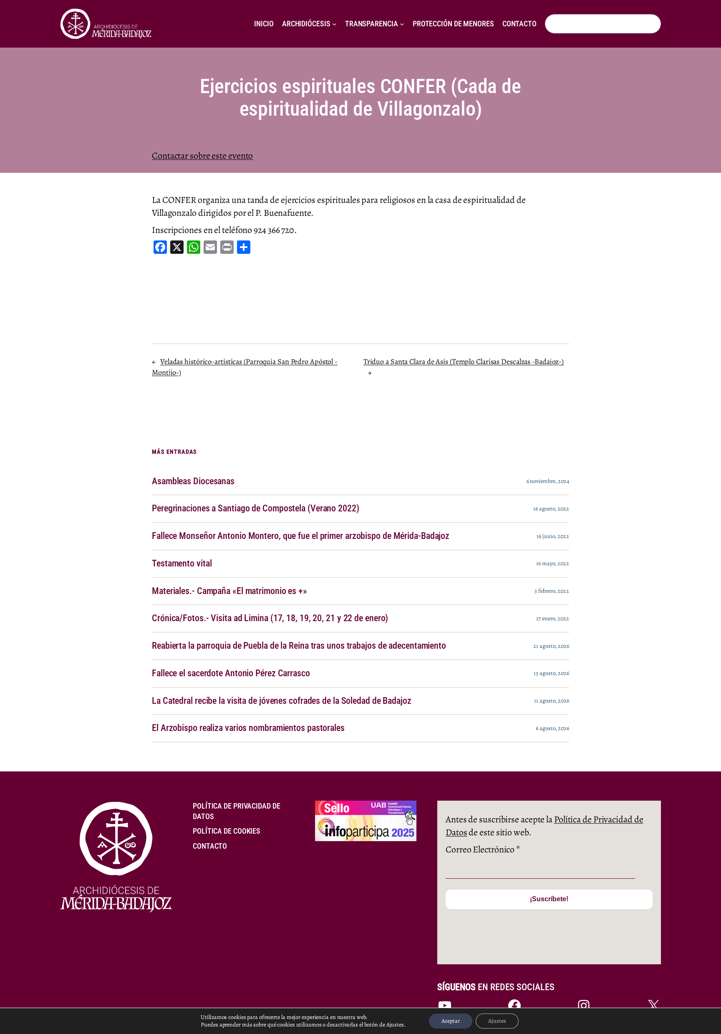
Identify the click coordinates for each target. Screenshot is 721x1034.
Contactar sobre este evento (202, 155)
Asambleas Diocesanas (193, 481)
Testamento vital (182, 564)
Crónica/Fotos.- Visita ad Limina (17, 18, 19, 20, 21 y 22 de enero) (270, 618)
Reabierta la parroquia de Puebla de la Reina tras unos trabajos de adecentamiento (299, 646)
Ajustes (497, 1021)
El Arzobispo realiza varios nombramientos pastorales (248, 728)
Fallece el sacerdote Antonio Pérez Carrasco (231, 673)
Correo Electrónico (483, 849)
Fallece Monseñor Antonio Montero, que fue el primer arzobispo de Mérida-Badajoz (300, 536)
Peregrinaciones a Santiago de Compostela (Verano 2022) (255, 508)
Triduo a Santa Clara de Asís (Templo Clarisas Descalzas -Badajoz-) (463, 361)
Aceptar (450, 1021)
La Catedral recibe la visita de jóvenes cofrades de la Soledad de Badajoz (281, 701)
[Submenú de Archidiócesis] (334, 24)
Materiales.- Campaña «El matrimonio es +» (229, 591)
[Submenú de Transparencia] (402, 24)
